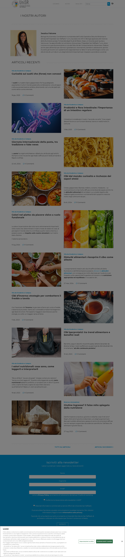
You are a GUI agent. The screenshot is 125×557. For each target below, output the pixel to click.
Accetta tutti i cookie (104, 541)
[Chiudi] (122, 541)
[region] (62, 541)
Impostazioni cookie (87, 541)
